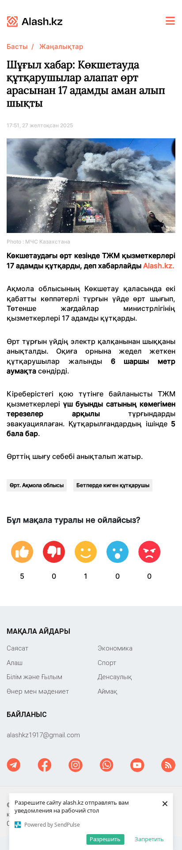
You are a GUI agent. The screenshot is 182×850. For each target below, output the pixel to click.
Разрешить (105, 839)
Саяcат (17, 648)
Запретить (149, 839)
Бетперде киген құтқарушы (112, 485)
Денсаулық (115, 677)
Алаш (15, 662)
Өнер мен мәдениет (38, 691)
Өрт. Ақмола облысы (37, 485)
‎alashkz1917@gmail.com (43, 735)
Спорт (107, 662)
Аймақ (107, 691)
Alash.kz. (158, 265)
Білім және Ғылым (34, 677)
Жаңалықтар (61, 46)
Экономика (115, 648)
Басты (17, 46)
